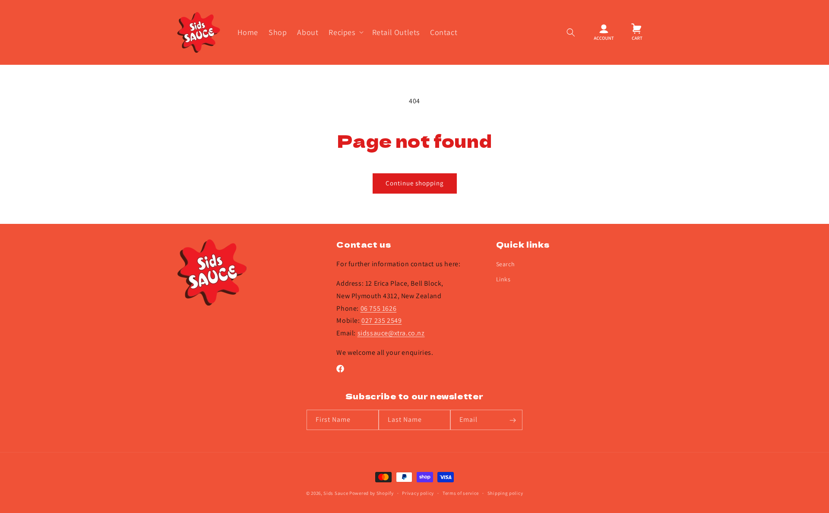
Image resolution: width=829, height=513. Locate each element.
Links (503, 280)
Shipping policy (505, 493)
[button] (345, 32)
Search (505, 264)
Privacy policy (418, 493)
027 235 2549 (381, 320)
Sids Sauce (335, 493)
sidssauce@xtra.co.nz (391, 333)
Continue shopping (415, 183)
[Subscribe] (512, 420)
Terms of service (461, 493)
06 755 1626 (379, 308)
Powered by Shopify (371, 493)
